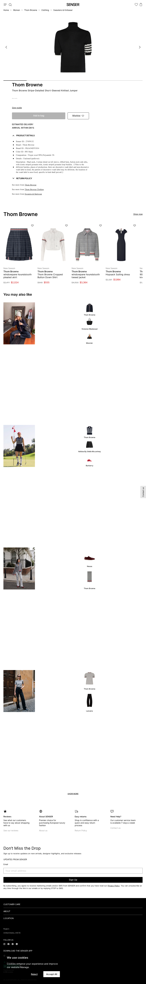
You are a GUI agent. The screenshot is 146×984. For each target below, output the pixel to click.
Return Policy (81, 830)
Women (16, 10)
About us (43, 830)
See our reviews (10, 830)
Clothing (45, 10)
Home (6, 10)
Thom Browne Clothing (34, 189)
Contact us (115, 828)
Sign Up (73, 880)
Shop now (138, 214)
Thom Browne (30, 10)
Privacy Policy (114, 886)
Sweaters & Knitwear (63, 10)
